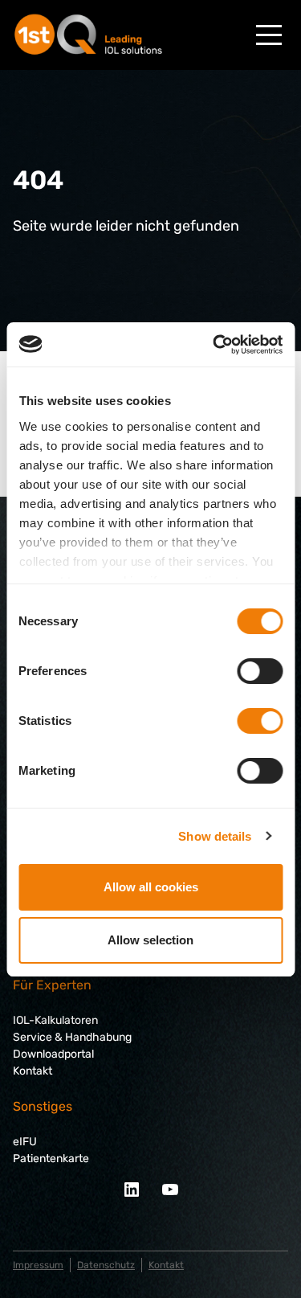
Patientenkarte (51, 1158)
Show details (214, 836)
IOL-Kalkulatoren (55, 1020)
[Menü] (269, 34)
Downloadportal (53, 1054)
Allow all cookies (151, 887)
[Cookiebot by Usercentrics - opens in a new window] (214, 344)
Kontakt (32, 1071)
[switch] (260, 671)
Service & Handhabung (72, 1037)
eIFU (25, 1142)
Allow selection (150, 940)
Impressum (38, 1265)
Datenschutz (106, 1265)
